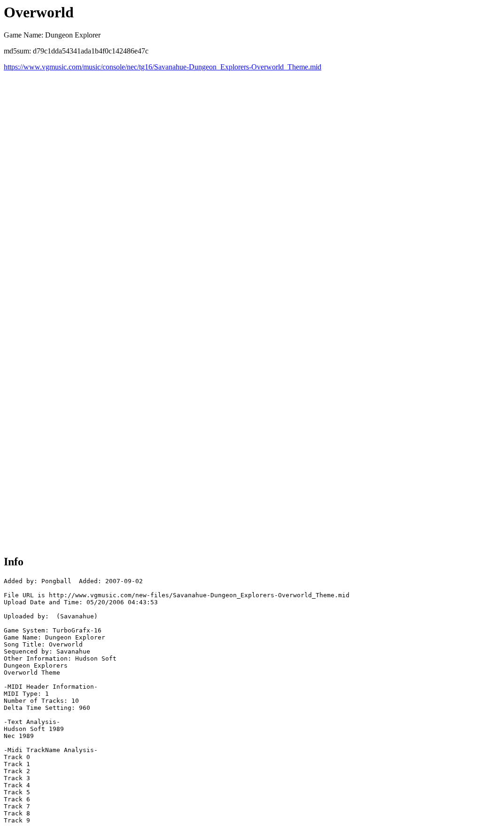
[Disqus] (240, 188)
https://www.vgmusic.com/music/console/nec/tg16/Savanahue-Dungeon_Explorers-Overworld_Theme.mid (162, 67)
